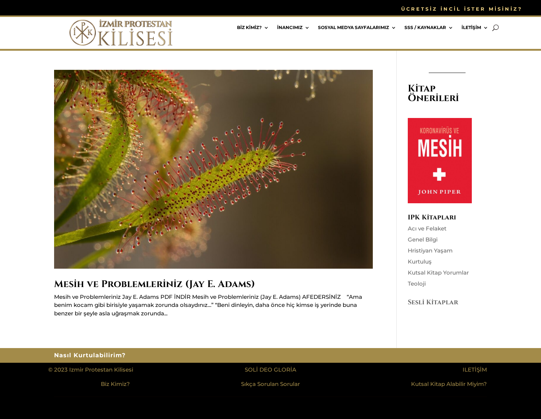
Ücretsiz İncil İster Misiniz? (462, 9)
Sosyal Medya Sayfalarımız (353, 27)
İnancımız (290, 27)
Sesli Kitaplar (433, 302)
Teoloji (417, 283)
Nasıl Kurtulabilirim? (89, 356)
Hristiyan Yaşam (430, 250)
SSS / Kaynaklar (425, 27)
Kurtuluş (420, 261)
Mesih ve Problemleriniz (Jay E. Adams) (154, 284)
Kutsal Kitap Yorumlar (438, 272)
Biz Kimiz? (249, 27)
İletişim (471, 27)
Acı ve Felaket (427, 228)
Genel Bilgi (423, 239)
